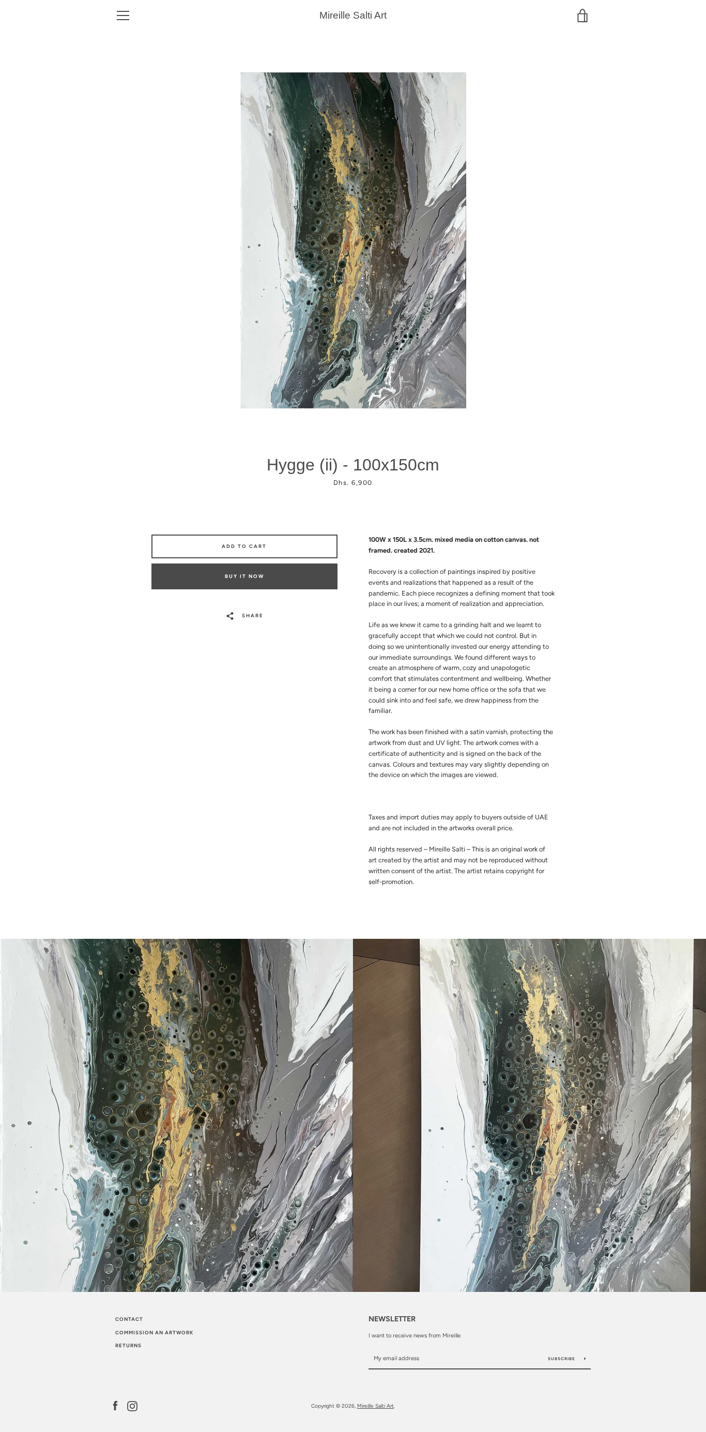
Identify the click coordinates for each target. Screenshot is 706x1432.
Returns (128, 1345)
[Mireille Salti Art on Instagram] (132, 1405)
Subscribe (562, 1358)
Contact (129, 1319)
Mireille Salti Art (353, 15)
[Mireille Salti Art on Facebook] (115, 1405)
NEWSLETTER (392, 1318)
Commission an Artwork (154, 1332)
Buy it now (244, 576)
